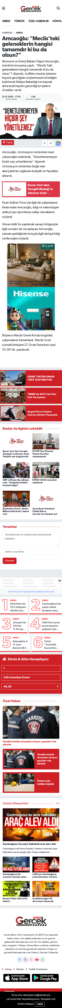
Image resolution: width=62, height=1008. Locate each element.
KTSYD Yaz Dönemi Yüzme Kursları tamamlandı (42, 454)
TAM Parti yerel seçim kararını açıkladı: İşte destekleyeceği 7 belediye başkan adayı (51, 626)
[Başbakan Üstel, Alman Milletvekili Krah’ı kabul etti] (16, 498)
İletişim (20, 969)
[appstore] (17, 978)
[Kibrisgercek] (31, 8)
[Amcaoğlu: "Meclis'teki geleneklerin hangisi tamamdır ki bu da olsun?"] (31, 121)
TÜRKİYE (19, 21)
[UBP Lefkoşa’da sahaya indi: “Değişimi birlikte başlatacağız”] (16, 470)
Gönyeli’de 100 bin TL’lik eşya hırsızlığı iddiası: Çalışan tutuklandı (19, 626)
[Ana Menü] (3, 8)
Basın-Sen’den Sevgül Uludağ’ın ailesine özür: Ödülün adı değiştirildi (16, 454)
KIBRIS (6, 21)
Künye (8, 969)
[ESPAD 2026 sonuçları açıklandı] (45, 470)
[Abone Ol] (58, 143)
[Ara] (58, 8)
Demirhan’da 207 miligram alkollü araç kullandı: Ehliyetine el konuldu (18, 607)
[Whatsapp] (42, 959)
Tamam (40, 1004)
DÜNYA (56, 21)
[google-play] (45, 978)
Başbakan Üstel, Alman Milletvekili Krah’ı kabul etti (16, 511)
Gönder (9, 560)
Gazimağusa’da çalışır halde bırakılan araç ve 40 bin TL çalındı (51, 607)
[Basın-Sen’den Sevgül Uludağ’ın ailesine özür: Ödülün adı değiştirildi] (16, 441)
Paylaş (9, 142)
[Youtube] (36, 959)
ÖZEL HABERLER (38, 21)
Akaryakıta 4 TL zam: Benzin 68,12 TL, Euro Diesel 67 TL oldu (20, 645)
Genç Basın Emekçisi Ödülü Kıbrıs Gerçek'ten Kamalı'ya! (44, 511)
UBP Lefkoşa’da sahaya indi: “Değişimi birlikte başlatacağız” (16, 482)
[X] (25, 959)
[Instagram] (31, 959)
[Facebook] (19, 959)
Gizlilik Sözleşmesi (38, 969)
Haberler (7, 33)
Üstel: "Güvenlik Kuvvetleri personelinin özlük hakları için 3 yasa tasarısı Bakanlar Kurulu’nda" (51, 645)
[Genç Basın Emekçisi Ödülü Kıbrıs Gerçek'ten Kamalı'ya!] (45, 498)
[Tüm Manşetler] (57, 803)
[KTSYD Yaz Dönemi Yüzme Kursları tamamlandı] (45, 441)
